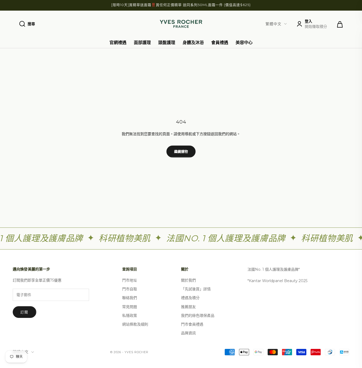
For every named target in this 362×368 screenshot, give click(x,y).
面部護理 (142, 43)
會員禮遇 (219, 43)
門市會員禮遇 (192, 324)
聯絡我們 (129, 297)
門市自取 (129, 289)
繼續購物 (181, 151)
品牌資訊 (188, 333)
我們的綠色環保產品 (197, 315)
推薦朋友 (188, 306)
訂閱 (24, 312)
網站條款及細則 (135, 324)
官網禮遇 (117, 43)
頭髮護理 (166, 43)
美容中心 (244, 43)
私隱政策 (129, 315)
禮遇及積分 (190, 297)
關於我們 (188, 280)
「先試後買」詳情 (196, 289)
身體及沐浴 (193, 43)
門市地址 (129, 280)
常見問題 (129, 306)
